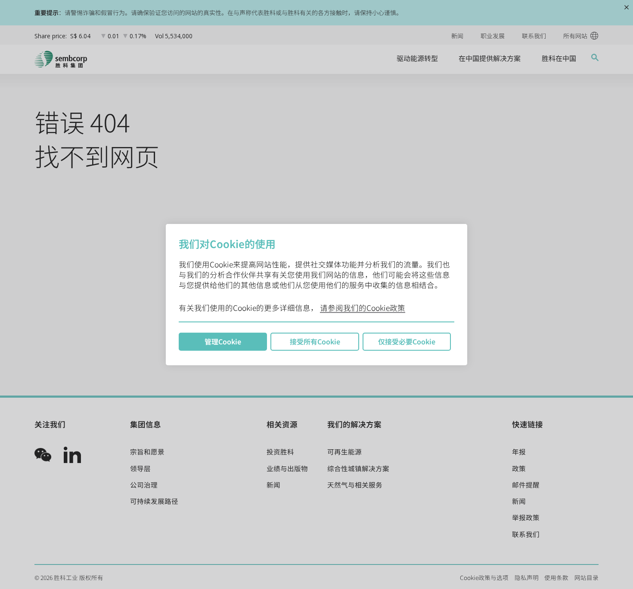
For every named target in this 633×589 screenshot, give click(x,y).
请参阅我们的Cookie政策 (362, 307)
